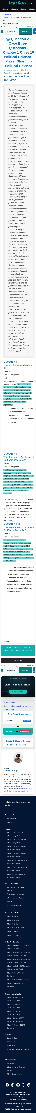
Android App (11, 818)
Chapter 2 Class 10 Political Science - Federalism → (18, 743)
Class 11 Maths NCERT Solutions (18, 980)
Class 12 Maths (12, 931)
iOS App (10, 822)
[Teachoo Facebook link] (7, 1085)
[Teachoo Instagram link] (13, 1085)
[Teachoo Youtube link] (24, 1085)
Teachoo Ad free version (15, 894)
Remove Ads (18, 660)
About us (13, 1092)
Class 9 (32, 9)
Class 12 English (13, 935)
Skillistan (10, 902)
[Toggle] (3, 3)
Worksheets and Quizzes (15, 898)
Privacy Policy (25, 1094)
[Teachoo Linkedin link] (29, 1085)
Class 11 (14, 9)
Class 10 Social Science (15, 928)
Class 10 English (13, 924)
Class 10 (23, 9)
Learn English (12, 1038)
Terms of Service (12, 1094)
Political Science (6, 14)
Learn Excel (11, 1042)
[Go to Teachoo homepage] (17, 3)
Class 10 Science (13, 920)
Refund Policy (18, 1097)
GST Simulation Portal (14, 905)
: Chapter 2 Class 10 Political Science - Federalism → (18, 650)
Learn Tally (11, 1045)
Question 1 (17, 721)
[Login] (31, 3)
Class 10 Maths (12, 916)
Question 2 (17, 731)
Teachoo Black (23, 788)
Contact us (22, 1092)
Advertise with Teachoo (18, 1099)
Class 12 (5, 9)
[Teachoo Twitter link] (18, 1085)
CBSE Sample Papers (14, 1074)
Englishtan (10, 1063)
